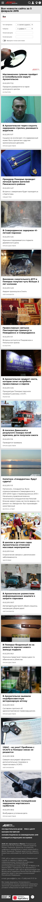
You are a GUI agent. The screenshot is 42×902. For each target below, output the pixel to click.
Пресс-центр (29, 829)
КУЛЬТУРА (7, 92)
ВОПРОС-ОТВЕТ (9, 509)
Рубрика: (5, 29)
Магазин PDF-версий (11, 832)
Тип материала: (7, 24)
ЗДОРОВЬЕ (7, 560)
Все (4, 16)
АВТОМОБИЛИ (8, 294)
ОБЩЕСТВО (7, 197)
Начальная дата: (8, 33)
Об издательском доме (12, 829)
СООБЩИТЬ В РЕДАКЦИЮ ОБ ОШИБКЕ (17, 838)
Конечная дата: (7, 37)
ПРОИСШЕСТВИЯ (9, 146)
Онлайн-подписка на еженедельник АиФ (20, 835)
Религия (6, 397)
